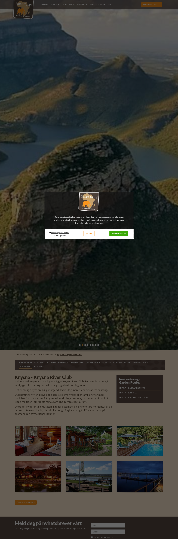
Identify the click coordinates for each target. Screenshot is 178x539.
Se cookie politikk (59, 235)
